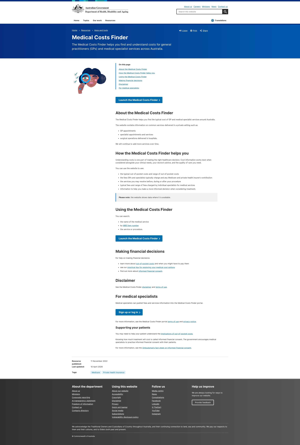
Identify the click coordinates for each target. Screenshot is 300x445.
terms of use (161, 287)
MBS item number (131, 225)
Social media (117, 410)
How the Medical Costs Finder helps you (137, 73)
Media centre (157, 391)
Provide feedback (203, 402)
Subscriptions (118, 414)
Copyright (116, 397)
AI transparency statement (83, 401)
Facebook (156, 401)
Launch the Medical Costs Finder (138, 99)
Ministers (206, 6)
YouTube (155, 410)
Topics (86, 20)
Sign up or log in (128, 312)
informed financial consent (150, 271)
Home (76, 20)
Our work (97, 20)
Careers (197, 6)
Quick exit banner (120, 407)
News (214, 6)
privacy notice (189, 321)
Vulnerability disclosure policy (125, 417)
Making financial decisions (130, 80)
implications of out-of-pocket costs (177, 334)
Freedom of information (82, 404)
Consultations (158, 397)
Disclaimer (123, 84)
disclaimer (146, 287)
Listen (185, 30)
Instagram (156, 414)
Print (195, 30)
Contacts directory (80, 410)
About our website (120, 391)
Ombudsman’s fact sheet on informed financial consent (166, 348)
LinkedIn (155, 404)
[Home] (100, 8)
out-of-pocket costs (145, 263)
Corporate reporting (81, 397)
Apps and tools (101, 30)
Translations (220, 20)
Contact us (223, 6)
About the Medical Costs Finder (133, 69)
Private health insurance (113, 372)
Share (205, 30)
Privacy (115, 404)
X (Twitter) (156, 407)
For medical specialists (129, 88)
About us (188, 6)
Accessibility (117, 394)
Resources (110, 20)
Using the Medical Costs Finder (133, 77)
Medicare (96, 372)
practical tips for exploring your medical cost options (151, 267)
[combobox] (199, 11)
